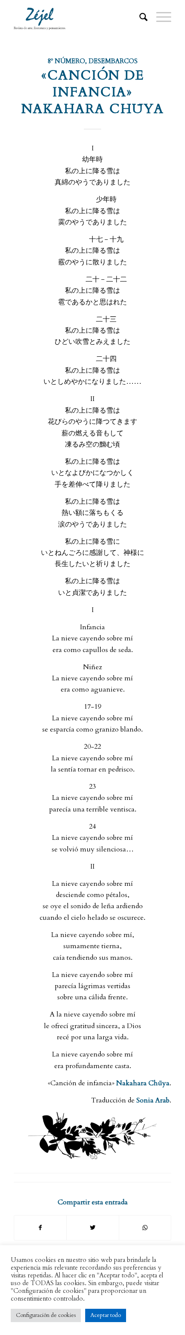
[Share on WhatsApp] (145, 1228)
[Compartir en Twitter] (92, 1228)
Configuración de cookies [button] (46, 1315)
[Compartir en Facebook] (40, 1228)
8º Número (66, 61)
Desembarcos (113, 61)
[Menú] (159, 17)
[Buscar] (139, 17)
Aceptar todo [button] (105, 1315)
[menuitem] (139, 17)
